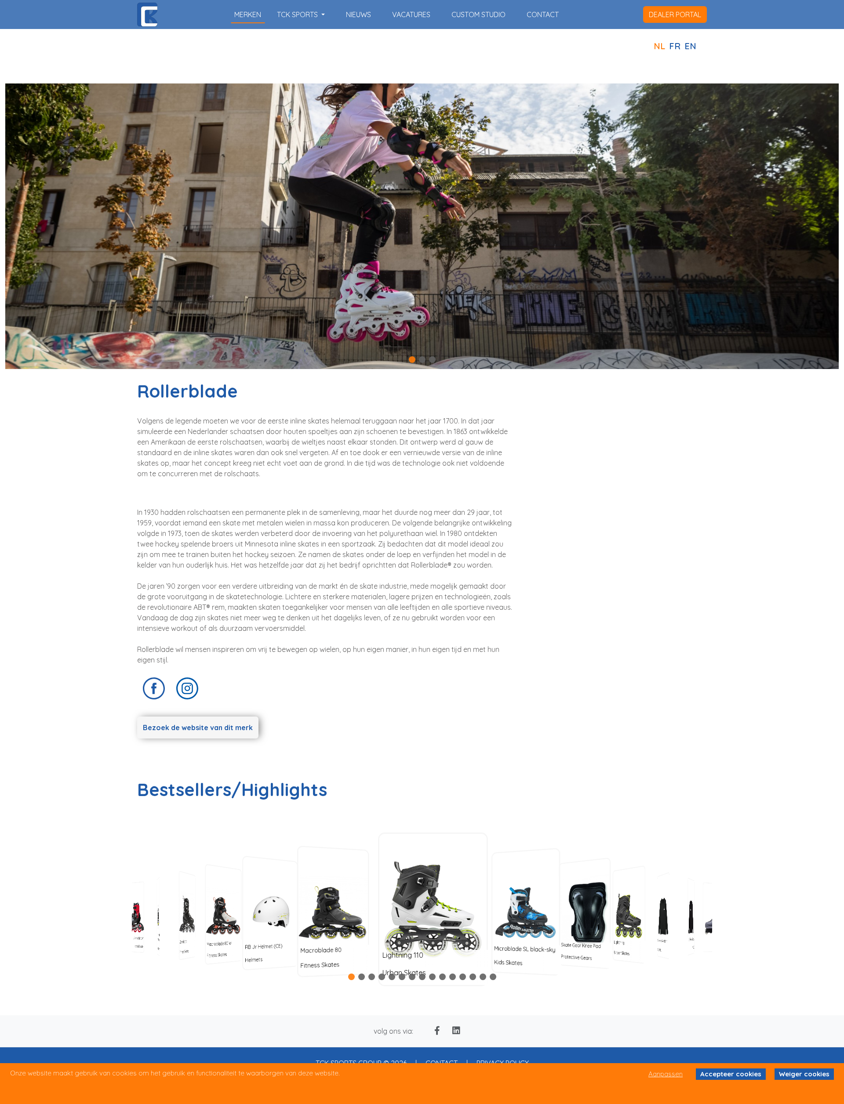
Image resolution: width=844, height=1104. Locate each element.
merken (247, 14)
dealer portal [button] (675, 14)
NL (659, 45)
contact (543, 14)
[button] (412, 359)
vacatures (411, 14)
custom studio (478, 14)
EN (690, 45)
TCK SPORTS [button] (298, 14)
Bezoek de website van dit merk (198, 727)
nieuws (358, 14)
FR (674, 45)
